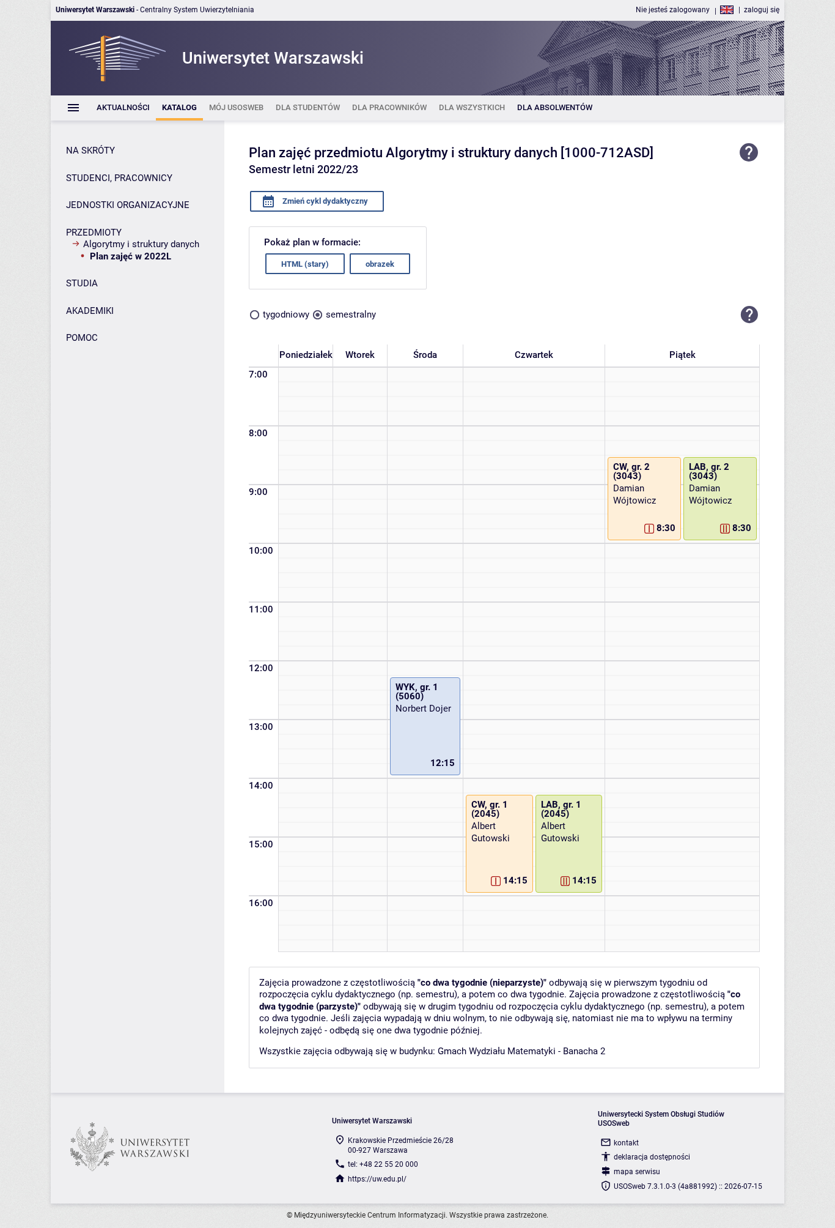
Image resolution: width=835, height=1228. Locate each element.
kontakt (626, 1143)
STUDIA (82, 283)
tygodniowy (286, 314)
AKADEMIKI (90, 310)
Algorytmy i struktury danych (141, 244)
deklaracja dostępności (652, 1157)
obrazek (380, 264)
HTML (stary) (305, 264)
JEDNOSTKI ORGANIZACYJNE (127, 204)
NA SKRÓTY (90, 150)
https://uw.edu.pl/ (377, 1179)
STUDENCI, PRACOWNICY (119, 178)
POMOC (82, 337)
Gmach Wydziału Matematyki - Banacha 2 (521, 1051)
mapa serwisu (637, 1171)
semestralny (351, 314)
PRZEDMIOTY (94, 232)
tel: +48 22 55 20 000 (383, 1164)
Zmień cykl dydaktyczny (324, 201)
